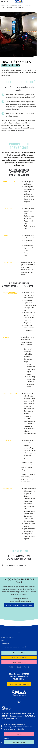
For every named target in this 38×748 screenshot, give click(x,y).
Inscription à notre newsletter (19, 684)
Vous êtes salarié (19, 652)
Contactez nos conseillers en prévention (19, 605)
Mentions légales (7, 637)
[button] (5, 1)
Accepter (19, 734)
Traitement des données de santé (13, 647)
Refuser (6, 738)
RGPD (3, 640)
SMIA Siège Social (19, 667)
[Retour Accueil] (19, 1)
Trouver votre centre (19, 662)
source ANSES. (19, 130)
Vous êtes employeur (19, 657)
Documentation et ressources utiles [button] (15, 565)
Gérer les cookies (19, 742)
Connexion (5, 643)
